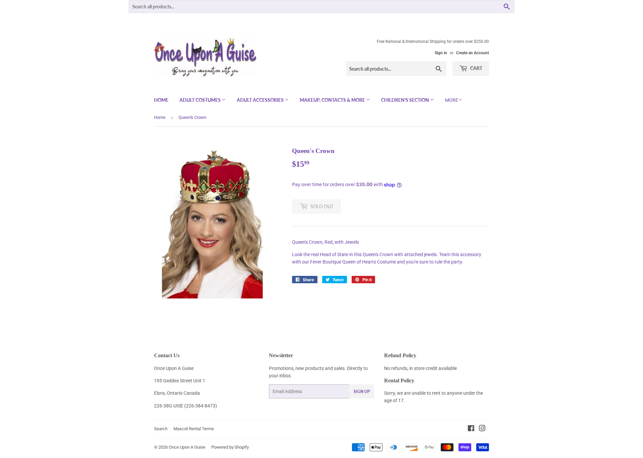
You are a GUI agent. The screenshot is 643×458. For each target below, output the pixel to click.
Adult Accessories (261, 100)
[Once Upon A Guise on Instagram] (482, 429)
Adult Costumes (201, 100)
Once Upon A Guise (187, 447)
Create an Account (472, 53)
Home (161, 100)
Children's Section (405, 100)
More (451, 100)
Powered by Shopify (230, 447)
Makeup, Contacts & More (333, 100)
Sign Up (362, 391)
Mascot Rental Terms (193, 428)
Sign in (441, 53)
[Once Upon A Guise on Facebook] (471, 429)
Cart (475, 68)
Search (160, 428)
